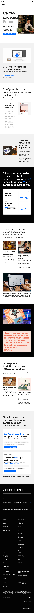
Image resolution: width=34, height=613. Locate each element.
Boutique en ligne (20, 522)
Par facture (4, 523)
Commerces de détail (6, 570)
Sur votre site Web (5, 526)
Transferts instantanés (21, 544)
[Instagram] (30, 597)
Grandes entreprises (6, 577)
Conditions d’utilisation (27, 601)
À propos (4, 582)
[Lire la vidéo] (17, 55)
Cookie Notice (29, 607)
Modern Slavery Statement (27, 608)
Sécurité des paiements (6, 530)
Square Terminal (5, 555)
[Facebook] (29, 597)
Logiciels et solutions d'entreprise (23, 550)
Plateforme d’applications (21, 543)
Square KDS (19, 529)
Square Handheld (5, 556)
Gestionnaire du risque (6, 529)
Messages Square (20, 541)
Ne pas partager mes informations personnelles (24, 600)
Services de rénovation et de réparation (9, 574)
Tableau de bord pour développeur (23, 575)
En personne (5, 522)
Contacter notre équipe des (10, 478)
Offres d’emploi (5, 586)
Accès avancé (20, 533)
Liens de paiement (20, 523)
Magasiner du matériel (6, 563)
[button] (17, 496)
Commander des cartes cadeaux (9, 36)
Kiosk (18, 530)
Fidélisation (19, 540)
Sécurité (30, 604)
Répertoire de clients (21, 536)
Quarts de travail (20, 534)
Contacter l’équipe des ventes (22, 556)
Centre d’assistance (21, 555)
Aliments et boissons (6, 571)
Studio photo (19, 548)
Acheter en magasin (6, 566)
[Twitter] (28, 597)
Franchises (4, 578)
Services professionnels (6, 575)
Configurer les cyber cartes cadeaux (9, 33)
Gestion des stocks (20, 537)
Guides (19, 559)
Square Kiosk (5, 559)
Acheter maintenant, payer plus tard (8, 527)
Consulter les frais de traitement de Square (11, 463)
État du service (20, 562)
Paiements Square (5, 520)
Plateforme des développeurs (22, 570)
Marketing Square (20, 547)
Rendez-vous (19, 526)
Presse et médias (5, 583)
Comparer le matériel (6, 562)
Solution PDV (19, 520)
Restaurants (19, 527)
